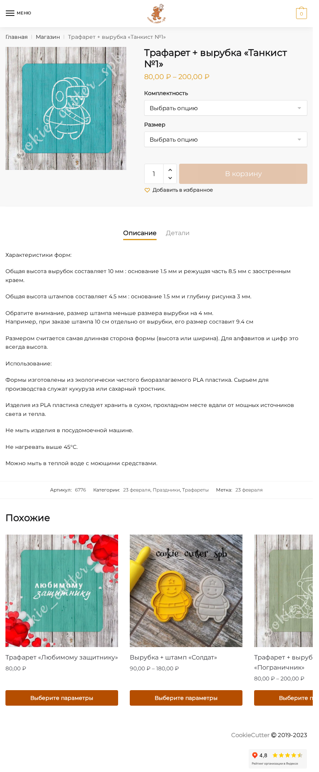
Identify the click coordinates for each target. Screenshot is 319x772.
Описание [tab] (140, 233)
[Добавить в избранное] (108, 544)
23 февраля (136, 490)
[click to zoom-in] (67, 108)
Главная (16, 36)
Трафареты (195, 490)
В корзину (243, 174)
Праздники (166, 490)
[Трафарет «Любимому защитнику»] (61, 591)
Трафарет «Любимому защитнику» (61, 657)
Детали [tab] (178, 233)
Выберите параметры (61, 697)
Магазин (48, 36)
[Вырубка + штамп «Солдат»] (186, 591)
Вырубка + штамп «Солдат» (173, 657)
